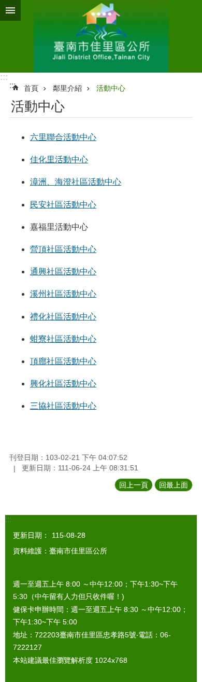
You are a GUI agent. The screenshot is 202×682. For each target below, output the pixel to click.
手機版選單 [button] (10, 10)
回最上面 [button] (173, 485)
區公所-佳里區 (101, 36)
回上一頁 (133, 485)
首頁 (31, 88)
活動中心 (110, 88)
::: (4, 77)
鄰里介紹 (67, 88)
